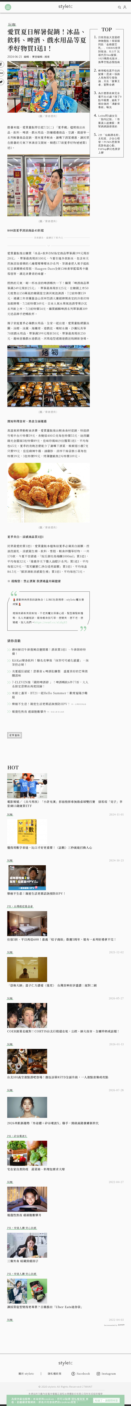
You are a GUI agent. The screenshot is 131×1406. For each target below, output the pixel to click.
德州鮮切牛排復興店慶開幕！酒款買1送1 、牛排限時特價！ (49, 651)
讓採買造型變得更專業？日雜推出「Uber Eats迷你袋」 (45, 1307)
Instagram (109, 1373)
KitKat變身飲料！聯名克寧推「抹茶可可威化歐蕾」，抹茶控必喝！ (50, 662)
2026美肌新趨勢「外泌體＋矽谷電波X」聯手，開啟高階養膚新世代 (53, 1123)
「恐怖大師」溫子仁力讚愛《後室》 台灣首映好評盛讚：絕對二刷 (52, 985)
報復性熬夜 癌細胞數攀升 (24, 1215)
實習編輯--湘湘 (40, 57)
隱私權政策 (78, 1399)
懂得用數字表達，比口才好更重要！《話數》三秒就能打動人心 (49, 847)
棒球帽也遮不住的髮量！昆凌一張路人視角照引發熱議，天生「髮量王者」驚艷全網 (109, 77)
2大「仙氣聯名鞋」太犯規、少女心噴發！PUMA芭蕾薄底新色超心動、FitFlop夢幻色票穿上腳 (109, 144)
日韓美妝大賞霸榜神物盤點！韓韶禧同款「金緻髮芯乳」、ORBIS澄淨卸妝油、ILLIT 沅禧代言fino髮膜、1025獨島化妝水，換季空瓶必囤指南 (109, 50)
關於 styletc (26, 1373)
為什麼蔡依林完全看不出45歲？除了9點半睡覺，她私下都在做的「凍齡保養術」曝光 (110, 100)
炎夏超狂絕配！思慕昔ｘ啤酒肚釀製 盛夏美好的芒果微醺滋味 (50, 673)
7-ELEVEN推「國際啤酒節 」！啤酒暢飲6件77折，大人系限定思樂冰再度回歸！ (50, 684)
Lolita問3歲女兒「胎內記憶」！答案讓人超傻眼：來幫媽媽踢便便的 (109, 121)
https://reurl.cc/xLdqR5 (50, 622)
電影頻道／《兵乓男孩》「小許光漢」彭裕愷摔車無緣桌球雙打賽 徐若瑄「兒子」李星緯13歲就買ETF (65, 803)
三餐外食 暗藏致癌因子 (23, 1261)
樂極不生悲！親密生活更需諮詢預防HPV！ (36, 893)
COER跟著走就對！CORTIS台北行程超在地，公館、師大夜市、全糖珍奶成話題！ (63, 1031)
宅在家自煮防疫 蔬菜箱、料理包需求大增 (36, 1169)
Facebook (83, 1373)
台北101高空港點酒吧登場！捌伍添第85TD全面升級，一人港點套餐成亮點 (57, 1077)
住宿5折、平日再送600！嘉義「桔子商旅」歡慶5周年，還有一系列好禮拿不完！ (62, 939)
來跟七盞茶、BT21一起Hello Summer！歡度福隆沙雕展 (50, 695)
